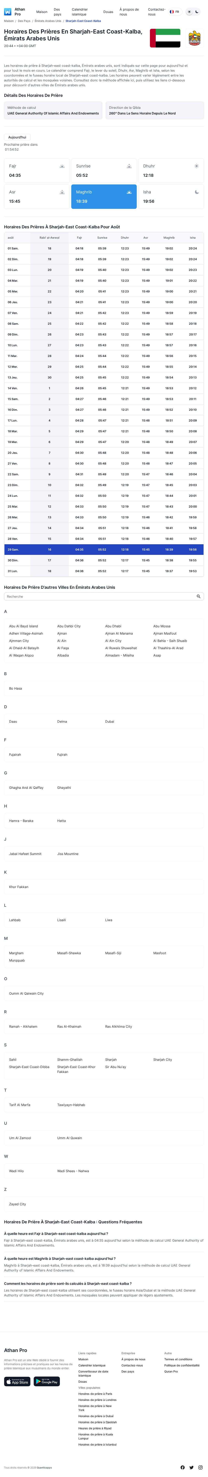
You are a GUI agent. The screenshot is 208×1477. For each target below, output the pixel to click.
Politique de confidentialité (181, 1365)
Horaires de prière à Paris (95, 1393)
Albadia (63, 655)
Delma (62, 721)
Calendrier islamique (91, 1365)
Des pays (127, 1371)
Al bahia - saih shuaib (170, 641)
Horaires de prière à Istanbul (97, 1444)
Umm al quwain (69, 1138)
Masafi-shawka (69, 953)
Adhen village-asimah (26, 633)
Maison (41, 12)
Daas (13, 721)
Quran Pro (171, 1371)
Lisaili (61, 920)
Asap (157, 655)
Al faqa (63, 648)
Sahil (12, 1060)
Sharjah (111, 1060)
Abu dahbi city (69, 626)
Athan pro (20, 11)
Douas (108, 12)
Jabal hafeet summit (25, 854)
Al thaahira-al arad (168, 648)
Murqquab (17, 960)
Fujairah (15, 755)
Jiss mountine (67, 854)
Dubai (109, 721)
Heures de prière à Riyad (95, 1428)
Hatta (61, 821)
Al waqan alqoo (21, 655)
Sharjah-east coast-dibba (29, 1067)
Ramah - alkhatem (23, 1026)
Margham (16, 953)
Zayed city (17, 1204)
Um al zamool (20, 1138)
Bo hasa (15, 688)
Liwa (108, 920)
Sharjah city (162, 1060)
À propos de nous (133, 1359)
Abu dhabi (113, 626)
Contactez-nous (132, 1365)
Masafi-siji (113, 953)
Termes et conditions (178, 1359)
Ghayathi (64, 788)
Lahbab (15, 920)
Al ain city (113, 641)
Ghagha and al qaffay (26, 788)
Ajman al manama (119, 633)
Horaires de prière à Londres (97, 1400)
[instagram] (200, 1467)
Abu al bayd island (23, 626)
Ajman (62, 633)
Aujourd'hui (17, 137)
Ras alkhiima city (118, 1026)
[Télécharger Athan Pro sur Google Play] (47, 1381)
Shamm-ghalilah (69, 1060)
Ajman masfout (165, 633)
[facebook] (182, 1467)
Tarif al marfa (19, 1105)
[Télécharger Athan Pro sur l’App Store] (17, 1381)
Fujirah (62, 755)
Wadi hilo (16, 1171)
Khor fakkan (18, 887)
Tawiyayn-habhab (71, 1105)
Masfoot (159, 953)
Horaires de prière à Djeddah (97, 1422)
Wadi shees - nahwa (73, 1171)
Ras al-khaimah (69, 1026)
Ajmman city (19, 641)
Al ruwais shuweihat (121, 648)
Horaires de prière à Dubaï (95, 1416)
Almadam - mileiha (119, 655)
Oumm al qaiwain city (26, 993)
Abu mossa (161, 626)
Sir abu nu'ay (115, 1067)
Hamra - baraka (21, 821)
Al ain (61, 641)
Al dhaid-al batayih (24, 648)
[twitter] (191, 1467)
